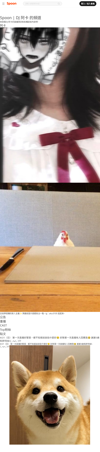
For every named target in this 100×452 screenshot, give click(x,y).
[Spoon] (11, 3)
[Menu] (3, 3)
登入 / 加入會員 (88, 3)
